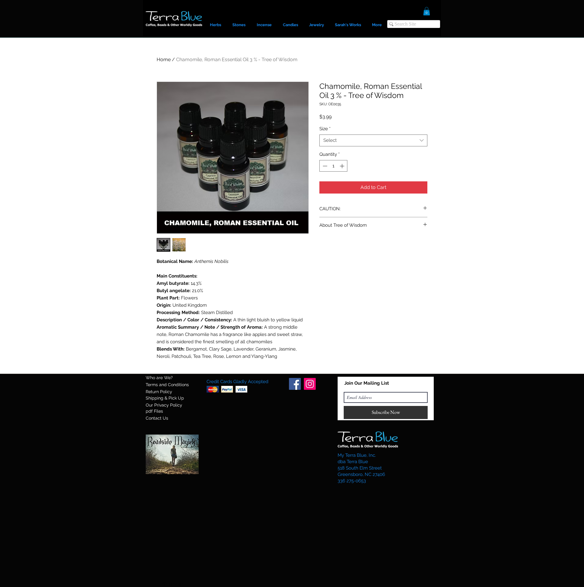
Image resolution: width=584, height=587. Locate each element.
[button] (426, 11)
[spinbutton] (333, 166)
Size (325, 128)
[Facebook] (295, 384)
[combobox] (373, 140)
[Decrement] (324, 166)
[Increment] (343, 166)
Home (164, 59)
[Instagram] (310, 384)
